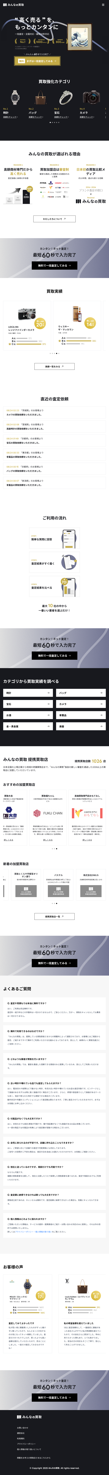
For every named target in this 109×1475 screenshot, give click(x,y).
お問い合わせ (22, 1427)
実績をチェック (10, 117)
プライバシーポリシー (26, 1443)
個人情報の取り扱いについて (29, 1449)
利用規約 (20, 1438)
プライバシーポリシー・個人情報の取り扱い (33, 1231)
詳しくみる (8, 840)
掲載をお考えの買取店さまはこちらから (34, 1457)
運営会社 (20, 1433)
